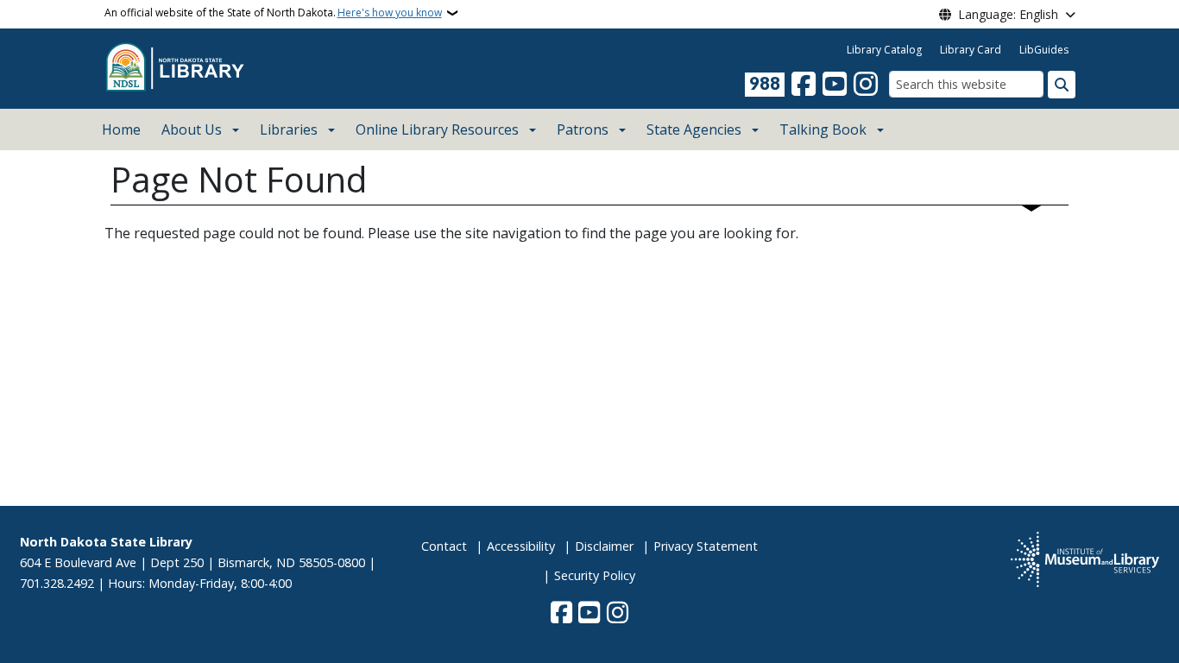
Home (121, 129)
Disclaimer (604, 546)
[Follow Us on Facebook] (803, 84)
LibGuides (1044, 49)
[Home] (179, 67)
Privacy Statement (705, 546)
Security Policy (594, 575)
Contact (444, 546)
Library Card (970, 49)
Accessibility (521, 546)
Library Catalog (884, 49)
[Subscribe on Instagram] (866, 84)
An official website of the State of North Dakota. (273, 12)
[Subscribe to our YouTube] (835, 84)
